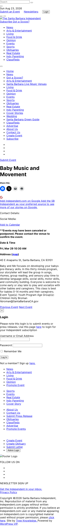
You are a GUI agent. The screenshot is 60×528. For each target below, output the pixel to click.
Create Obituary (16, 443)
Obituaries (12, 49)
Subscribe (6, 21)
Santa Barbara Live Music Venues (26, 84)
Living (10, 33)
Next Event (25, 307)
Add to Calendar (10, 224)
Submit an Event (10, 11)
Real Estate (13, 53)
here (38, 326)
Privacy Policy (8, 492)
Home (10, 71)
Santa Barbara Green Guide (22, 119)
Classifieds (13, 59)
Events (10, 43)
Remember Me (12, 351)
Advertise (12, 125)
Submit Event (8, 160)
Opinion (11, 40)
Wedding (11, 116)
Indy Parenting (15, 56)
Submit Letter (14, 447)
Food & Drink (14, 37)
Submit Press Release (19, 416)
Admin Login (13, 450)
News (9, 27)
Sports (10, 46)
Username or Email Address (17, 335)
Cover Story (13, 403)
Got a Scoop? (21, 21)
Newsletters (31, 11)
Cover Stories (14, 113)
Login (46, 12)
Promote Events (16, 428)
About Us (12, 129)
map (15, 254)
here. (32, 363)
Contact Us (13, 132)
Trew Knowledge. (27, 520)
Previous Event (9, 307)
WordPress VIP (9, 523)
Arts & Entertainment (19, 30)
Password (6, 345)
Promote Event (15, 385)
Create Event (14, 135)
